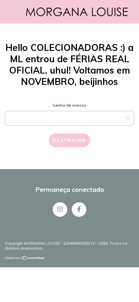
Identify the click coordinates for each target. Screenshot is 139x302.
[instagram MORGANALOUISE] (60, 209)
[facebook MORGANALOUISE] (79, 209)
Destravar (69, 140)
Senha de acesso (69, 105)
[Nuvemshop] (25, 258)
